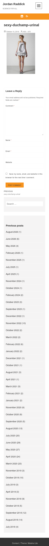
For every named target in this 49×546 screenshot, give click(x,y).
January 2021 (12, 400)
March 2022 (11, 337)
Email (8, 151)
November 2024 (13, 281)
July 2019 (10, 484)
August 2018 (12, 519)
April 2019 (11, 491)
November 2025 (13, 259)
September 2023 (14, 309)
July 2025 (10, 267)
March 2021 (11, 386)
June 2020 (11, 442)
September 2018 (14, 512)
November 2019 (13, 470)
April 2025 (11, 274)
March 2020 (11, 463)
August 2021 (12, 372)
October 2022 (12, 330)
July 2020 (10, 435)
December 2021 (13, 358)
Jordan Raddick (14, 4)
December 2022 (13, 316)
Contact (15, 543)
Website (9, 162)
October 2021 (12, 365)
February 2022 (13, 344)
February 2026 (13, 252)
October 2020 (12, 414)
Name (9, 140)
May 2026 (10, 245)
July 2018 (10, 526)
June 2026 (11, 238)
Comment (10, 106)
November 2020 (13, 407)
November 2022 (13, 323)
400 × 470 (27, 31)
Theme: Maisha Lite (29, 543)
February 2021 (13, 393)
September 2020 (14, 421)
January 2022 (12, 351)
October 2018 (12, 505)
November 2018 (13, 498)
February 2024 (13, 295)
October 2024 (12, 288)
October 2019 (12, 477)
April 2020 (11, 456)
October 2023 (12, 302)
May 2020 (10, 449)
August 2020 (12, 428)
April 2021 (11, 379)
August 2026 (12, 231)
